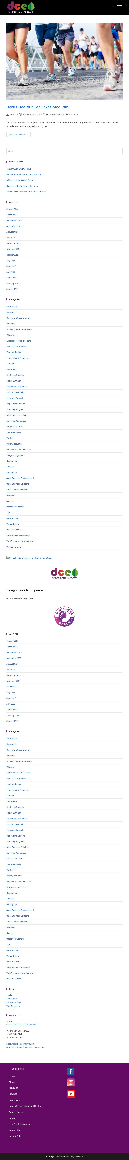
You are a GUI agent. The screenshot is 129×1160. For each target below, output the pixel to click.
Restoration (11, 461)
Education (10, 335)
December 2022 (13, 243)
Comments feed (13, 1002)
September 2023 (13, 226)
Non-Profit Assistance (16, 421)
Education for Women (16, 346)
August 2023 (12, 232)
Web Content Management (18, 535)
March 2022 (11, 277)
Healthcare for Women (16, 386)
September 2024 (13, 220)
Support (9, 501)
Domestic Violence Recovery (19, 329)
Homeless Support (14, 398)
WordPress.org (13, 1006)
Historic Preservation (15, 392)
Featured (10, 363)
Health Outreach (54, 114)
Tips (8, 512)
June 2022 (11, 266)
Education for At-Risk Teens (18, 341)
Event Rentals (15, 1100)
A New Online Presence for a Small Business (26, 191)
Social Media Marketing (16, 489)
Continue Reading (20, 135)
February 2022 (12, 283)
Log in (9, 995)
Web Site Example (14, 547)
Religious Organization (16, 455)
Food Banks (11, 369)
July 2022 (10, 260)
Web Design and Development (19, 541)
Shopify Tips (12, 472)
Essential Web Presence (17, 358)
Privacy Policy (15, 1136)
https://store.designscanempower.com (28, 1047)
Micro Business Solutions (17, 415)
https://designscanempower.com (20, 1044)
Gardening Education (15, 375)
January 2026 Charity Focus (18, 169)
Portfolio (10, 438)
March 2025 (11, 215)
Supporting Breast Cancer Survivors (22, 186)
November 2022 (13, 249)
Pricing (12, 1118)
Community (11, 312)
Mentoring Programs (15, 409)
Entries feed (11, 999)
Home (12, 1076)
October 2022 (12, 255)
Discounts (11, 324)
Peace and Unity (13, 432)
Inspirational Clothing (15, 404)
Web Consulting (13, 530)
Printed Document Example (18, 449)
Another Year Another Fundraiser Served (24, 174)
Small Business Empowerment (20, 478)
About (12, 1082)
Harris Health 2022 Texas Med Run (37, 107)
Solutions (10, 495)
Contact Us (14, 1130)
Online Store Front (14, 427)
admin (13, 114)
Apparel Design (16, 1112)
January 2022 (12, 289)
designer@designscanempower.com (21, 1024)
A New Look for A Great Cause (19, 180)
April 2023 (10, 237)
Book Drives (11, 306)
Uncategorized (12, 518)
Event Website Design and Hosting (25, 1106)
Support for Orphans (15, 507)
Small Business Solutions (17, 484)
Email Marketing (13, 352)
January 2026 (12, 209)
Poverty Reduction (14, 444)
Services (10, 467)
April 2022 (10, 272)
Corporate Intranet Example (18, 318)
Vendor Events (72, 114)
